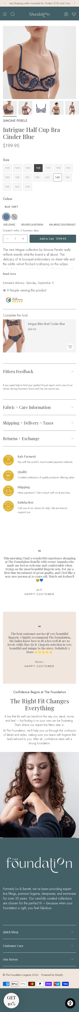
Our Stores (10, 959)
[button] (11, 1000)
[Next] (74, 3)
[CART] (74, 14)
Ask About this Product (62, 224)
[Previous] (4, 3)
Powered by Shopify (52, 975)
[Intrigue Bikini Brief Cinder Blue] (14, 335)
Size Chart (9, 224)
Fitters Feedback (18, 371)
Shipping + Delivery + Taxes (28, 423)
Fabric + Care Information (27, 407)
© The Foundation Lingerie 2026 (20, 975)
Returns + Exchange (21, 438)
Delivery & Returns (32, 224)
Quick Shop (10, 932)
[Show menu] (4, 14)
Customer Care (13, 946)
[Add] (70, 347)
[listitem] (6, 217)
